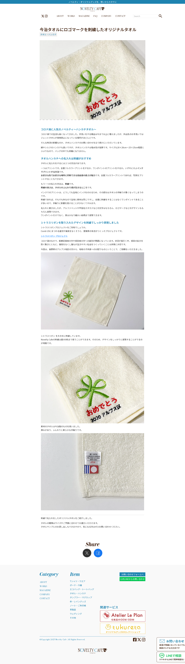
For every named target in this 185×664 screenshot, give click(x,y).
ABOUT (60, 16)
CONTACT (120, 16)
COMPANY (106, 16)
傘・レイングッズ (78, 601)
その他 (73, 617)
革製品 (73, 609)
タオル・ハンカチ (48, 34)
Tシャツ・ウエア (77, 581)
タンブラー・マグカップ (81, 597)
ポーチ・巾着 (76, 585)
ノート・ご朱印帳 (78, 605)
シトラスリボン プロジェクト (54, 235)
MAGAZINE (84, 16)
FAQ (95, 16)
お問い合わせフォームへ (132, 574)
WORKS (71, 16)
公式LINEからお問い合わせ (132, 579)
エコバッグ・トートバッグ (82, 589)
